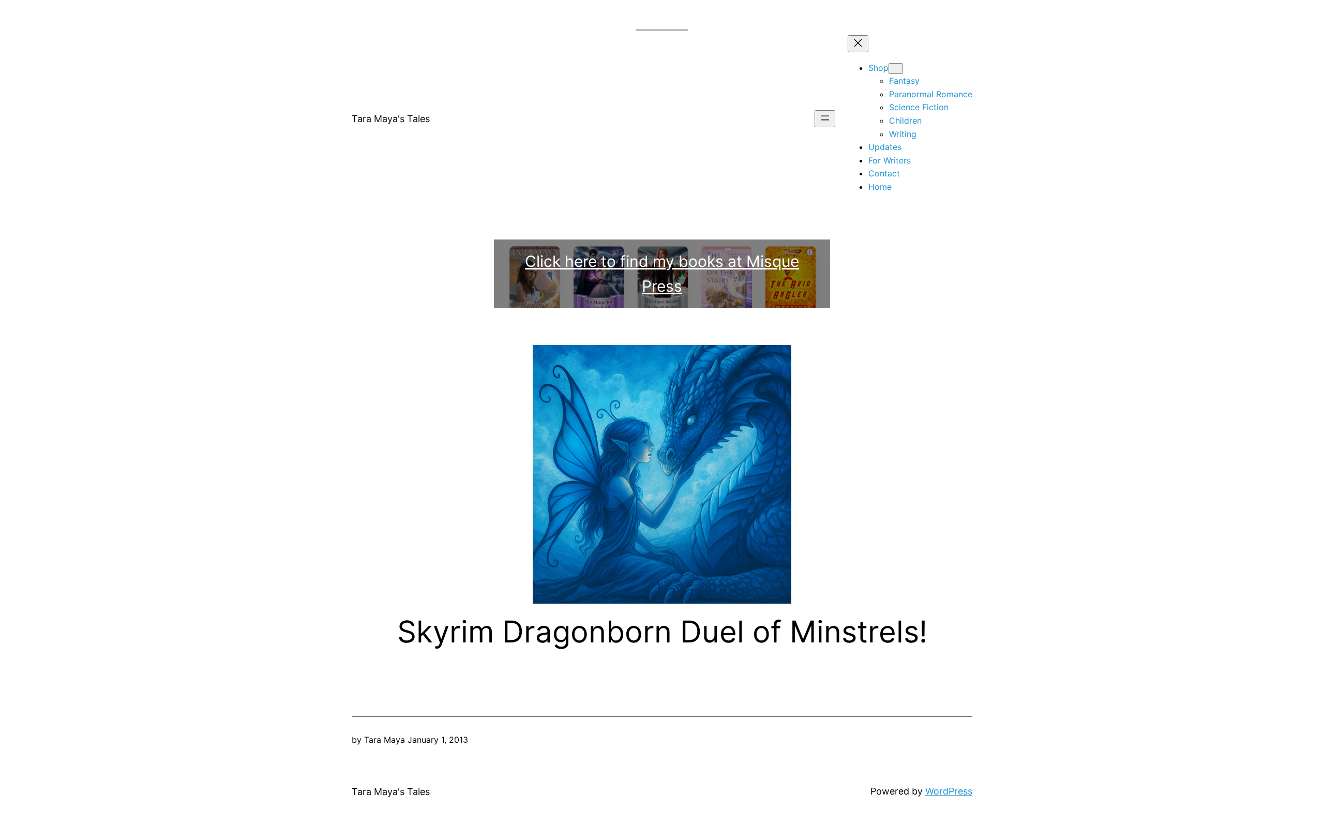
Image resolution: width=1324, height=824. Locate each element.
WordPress (948, 791)
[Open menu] (825, 118)
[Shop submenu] (896, 68)
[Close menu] (858, 43)
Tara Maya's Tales (391, 118)
